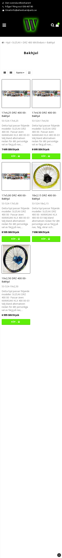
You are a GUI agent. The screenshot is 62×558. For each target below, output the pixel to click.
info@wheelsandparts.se (24, 10)
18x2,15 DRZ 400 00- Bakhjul (44, 197)
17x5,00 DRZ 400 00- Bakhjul (14, 197)
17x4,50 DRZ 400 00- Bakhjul (44, 114)
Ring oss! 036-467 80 (23, 6)
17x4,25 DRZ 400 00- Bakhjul (14, 114)
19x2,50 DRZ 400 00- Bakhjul (14, 280)
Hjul (8, 42)
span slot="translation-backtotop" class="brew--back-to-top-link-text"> (59, 555)
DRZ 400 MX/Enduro (34, 42)
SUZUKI (16, 42)
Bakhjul (51, 42)
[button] (58, 25)
